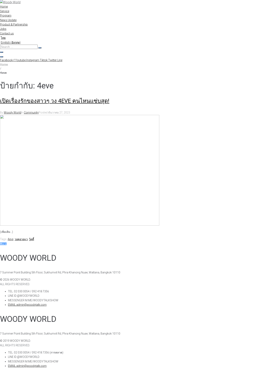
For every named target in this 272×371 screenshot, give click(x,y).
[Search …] (1, 52)
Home (4, 64)
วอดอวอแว (21, 239)
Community (31, 112)
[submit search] (39, 47)
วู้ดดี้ (31, 239)
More (3, 244)
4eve (10, 239)
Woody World (12, 112)
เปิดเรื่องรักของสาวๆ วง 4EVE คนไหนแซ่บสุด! (54, 101)
